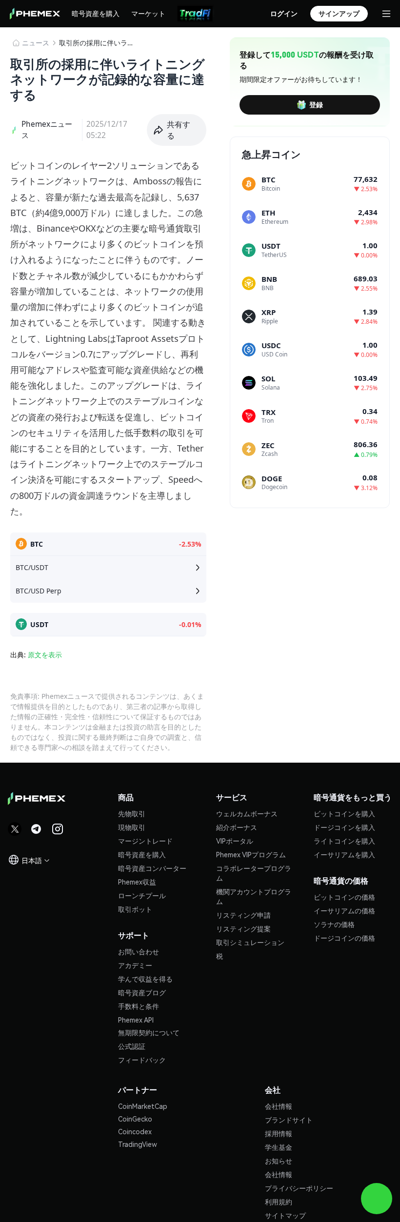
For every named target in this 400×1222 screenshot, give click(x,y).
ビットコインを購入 (344, 813)
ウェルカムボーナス (247, 813)
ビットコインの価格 (344, 896)
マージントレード (145, 840)
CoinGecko (135, 1118)
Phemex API (136, 1019)
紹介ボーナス (236, 827)
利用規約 (278, 1201)
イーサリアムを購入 (344, 854)
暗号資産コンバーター (152, 868)
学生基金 (278, 1147)
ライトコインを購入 (344, 840)
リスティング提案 (243, 928)
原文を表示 (45, 654)
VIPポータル (234, 840)
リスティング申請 (243, 914)
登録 (316, 104)
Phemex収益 (137, 881)
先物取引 (131, 813)
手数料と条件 (138, 1006)
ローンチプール (142, 895)
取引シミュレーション (250, 942)
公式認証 (131, 1046)
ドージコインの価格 (344, 937)
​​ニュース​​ (35, 42)
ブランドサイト (289, 1119)
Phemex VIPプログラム (251, 854)
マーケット (148, 13)
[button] (176, 130)
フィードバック (142, 1059)
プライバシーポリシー (299, 1187)
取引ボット (135, 909)
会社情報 (278, 1106)
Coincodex (135, 1131)
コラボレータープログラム (253, 873)
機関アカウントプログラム (253, 896)
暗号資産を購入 (96, 13)
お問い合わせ (138, 951)
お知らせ (278, 1160)
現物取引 (131, 827)
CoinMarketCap (142, 1106)
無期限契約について (149, 1032)
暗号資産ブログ (142, 992)
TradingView (137, 1144)
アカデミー (135, 965)
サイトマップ (285, 1215)
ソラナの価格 (334, 924)
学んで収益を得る (145, 978)
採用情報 (278, 1133)
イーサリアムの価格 (344, 910)
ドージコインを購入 (344, 827)
